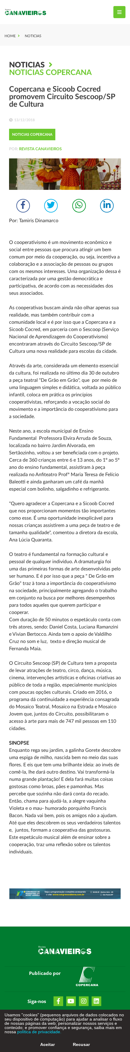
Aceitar (47, 1044)
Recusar (81, 1044)
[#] (87, 978)
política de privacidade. (38, 1031)
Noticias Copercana (50, 72)
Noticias (33, 36)
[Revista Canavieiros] (26, 12)
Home (10, 36)
